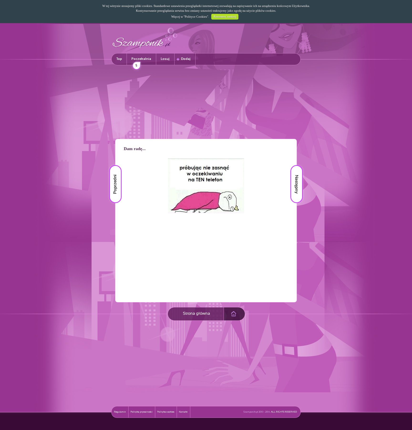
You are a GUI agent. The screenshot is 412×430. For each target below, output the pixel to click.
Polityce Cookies (196, 16)
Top (119, 59)
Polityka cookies (165, 412)
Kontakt (183, 412)
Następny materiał (293, 165)
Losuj (165, 59)
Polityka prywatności (141, 412)
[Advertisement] (206, 103)
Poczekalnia (141, 61)
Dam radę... (135, 148)
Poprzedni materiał (112, 165)
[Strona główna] (145, 49)
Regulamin (120, 412)
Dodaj (186, 59)
